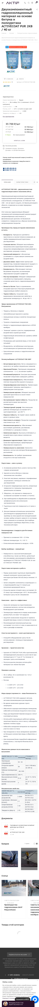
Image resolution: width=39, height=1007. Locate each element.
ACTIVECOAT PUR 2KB (17, 832)
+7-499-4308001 (14, 975)
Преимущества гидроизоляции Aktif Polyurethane (13, 907)
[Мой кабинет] (32, 3)
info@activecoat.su (21, 978)
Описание (7, 182)
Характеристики (22, 182)
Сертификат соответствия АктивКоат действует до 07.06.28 (22, 826)
